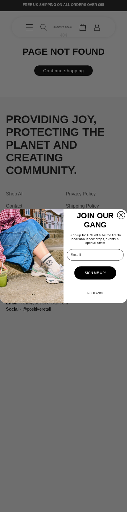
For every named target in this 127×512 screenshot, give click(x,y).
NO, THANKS (95, 292)
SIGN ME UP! (95, 273)
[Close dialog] (121, 215)
